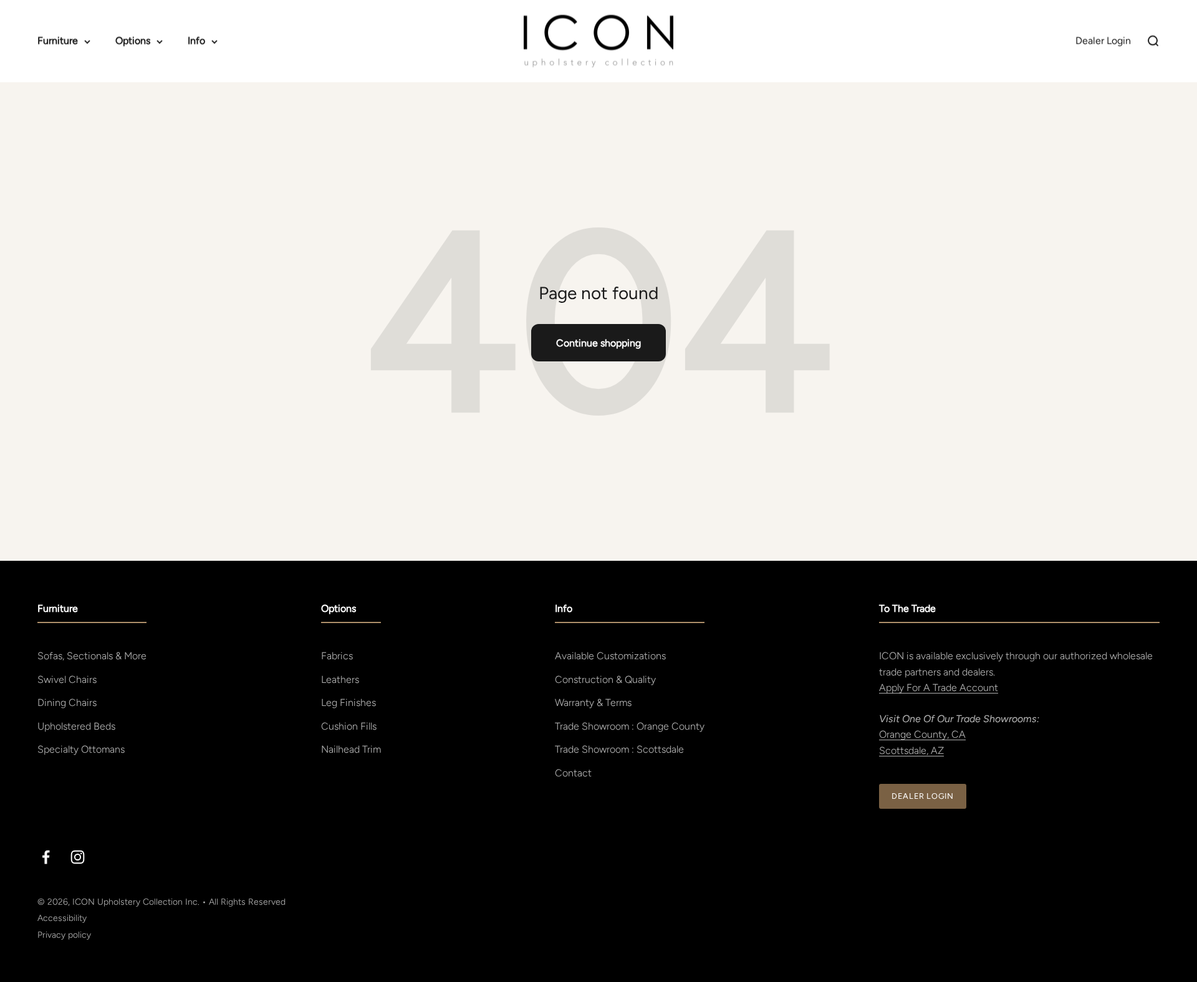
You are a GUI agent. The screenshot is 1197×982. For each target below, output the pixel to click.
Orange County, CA (922, 734)
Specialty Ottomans (81, 749)
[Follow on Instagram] (77, 857)
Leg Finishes (348, 702)
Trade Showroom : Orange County (629, 726)
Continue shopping (598, 343)
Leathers (340, 679)
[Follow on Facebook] (45, 857)
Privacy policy (64, 935)
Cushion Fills (349, 726)
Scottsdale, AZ (911, 750)
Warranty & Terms (593, 702)
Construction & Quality (605, 679)
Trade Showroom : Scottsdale (619, 749)
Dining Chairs (67, 702)
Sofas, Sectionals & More (92, 656)
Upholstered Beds (76, 726)
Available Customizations (610, 656)
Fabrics (337, 656)
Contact (573, 773)
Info (196, 41)
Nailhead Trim (351, 749)
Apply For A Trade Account (938, 688)
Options (132, 41)
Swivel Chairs (67, 679)
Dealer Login (923, 796)
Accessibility (62, 918)
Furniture (57, 41)
